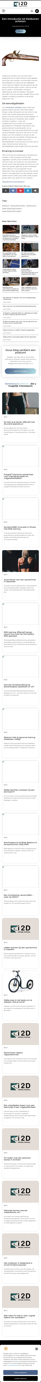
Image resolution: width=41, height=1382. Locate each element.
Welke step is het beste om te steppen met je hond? (18, 1001)
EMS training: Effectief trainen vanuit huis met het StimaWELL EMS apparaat (19, 634)
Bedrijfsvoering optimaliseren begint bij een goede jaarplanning (10, 289)
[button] (37, 1349)
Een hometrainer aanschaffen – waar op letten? (19, 896)
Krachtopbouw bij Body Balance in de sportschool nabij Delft (20, 843)
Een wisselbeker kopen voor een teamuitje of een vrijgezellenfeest (20, 1106)
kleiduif (5, 206)
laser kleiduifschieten (12, 208)
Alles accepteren (20, 1372)
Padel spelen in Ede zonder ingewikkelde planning (10, 271)
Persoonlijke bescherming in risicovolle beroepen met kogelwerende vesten (29, 272)
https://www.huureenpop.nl (13, 182)
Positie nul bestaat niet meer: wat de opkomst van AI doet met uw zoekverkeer (20, 322)
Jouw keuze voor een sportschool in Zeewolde (20, 581)
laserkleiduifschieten (11, 211)
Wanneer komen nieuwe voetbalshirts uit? (15, 1211)
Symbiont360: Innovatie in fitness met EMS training (20, 528)
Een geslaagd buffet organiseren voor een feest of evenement (10, 254)
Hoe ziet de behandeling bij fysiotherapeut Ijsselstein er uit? (19, 686)
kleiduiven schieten (14, 107)
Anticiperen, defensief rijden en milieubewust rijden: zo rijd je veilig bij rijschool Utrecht (20, 313)
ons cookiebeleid (12, 1365)
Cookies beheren (20, 1378)
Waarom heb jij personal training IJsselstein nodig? (19, 738)
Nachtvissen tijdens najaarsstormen (13, 1054)
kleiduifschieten (17, 206)
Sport (20, 31)
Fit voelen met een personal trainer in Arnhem (17, 1159)
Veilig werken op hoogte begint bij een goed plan (19, 337)
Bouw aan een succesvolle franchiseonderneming (19, 306)
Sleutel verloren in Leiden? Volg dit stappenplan (19, 330)
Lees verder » (7, 302)
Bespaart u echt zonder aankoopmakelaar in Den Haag (29, 236)
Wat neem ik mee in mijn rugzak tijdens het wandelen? (19, 1317)
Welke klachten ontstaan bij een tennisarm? (19, 791)
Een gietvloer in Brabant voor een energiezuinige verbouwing (19, 298)
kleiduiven (31, 206)
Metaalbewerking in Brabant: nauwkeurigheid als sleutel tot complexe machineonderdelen (11, 237)
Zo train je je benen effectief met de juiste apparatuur (28, 254)
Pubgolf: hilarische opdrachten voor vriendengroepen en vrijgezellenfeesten (18, 476)
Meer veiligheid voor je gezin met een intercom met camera (29, 289)
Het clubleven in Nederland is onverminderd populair (18, 1264)
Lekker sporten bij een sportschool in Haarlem (20, 948)
